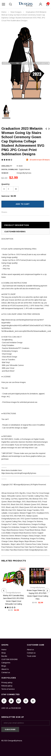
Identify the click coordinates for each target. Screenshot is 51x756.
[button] (7, 160)
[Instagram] (25, 700)
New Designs (16, 12)
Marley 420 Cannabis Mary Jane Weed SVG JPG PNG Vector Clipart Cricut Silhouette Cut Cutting (13, 600)
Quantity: (5, 184)
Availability (6, 166)
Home (3, 12)
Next (49, 129)
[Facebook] (4, 700)
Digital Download (9, 169)
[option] (25, 63)
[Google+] (18, 700)
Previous (46, 129)
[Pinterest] (33, 700)
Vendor (4, 173)
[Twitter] (11, 700)
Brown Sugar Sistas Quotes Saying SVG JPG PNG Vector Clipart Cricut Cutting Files (37, 594)
